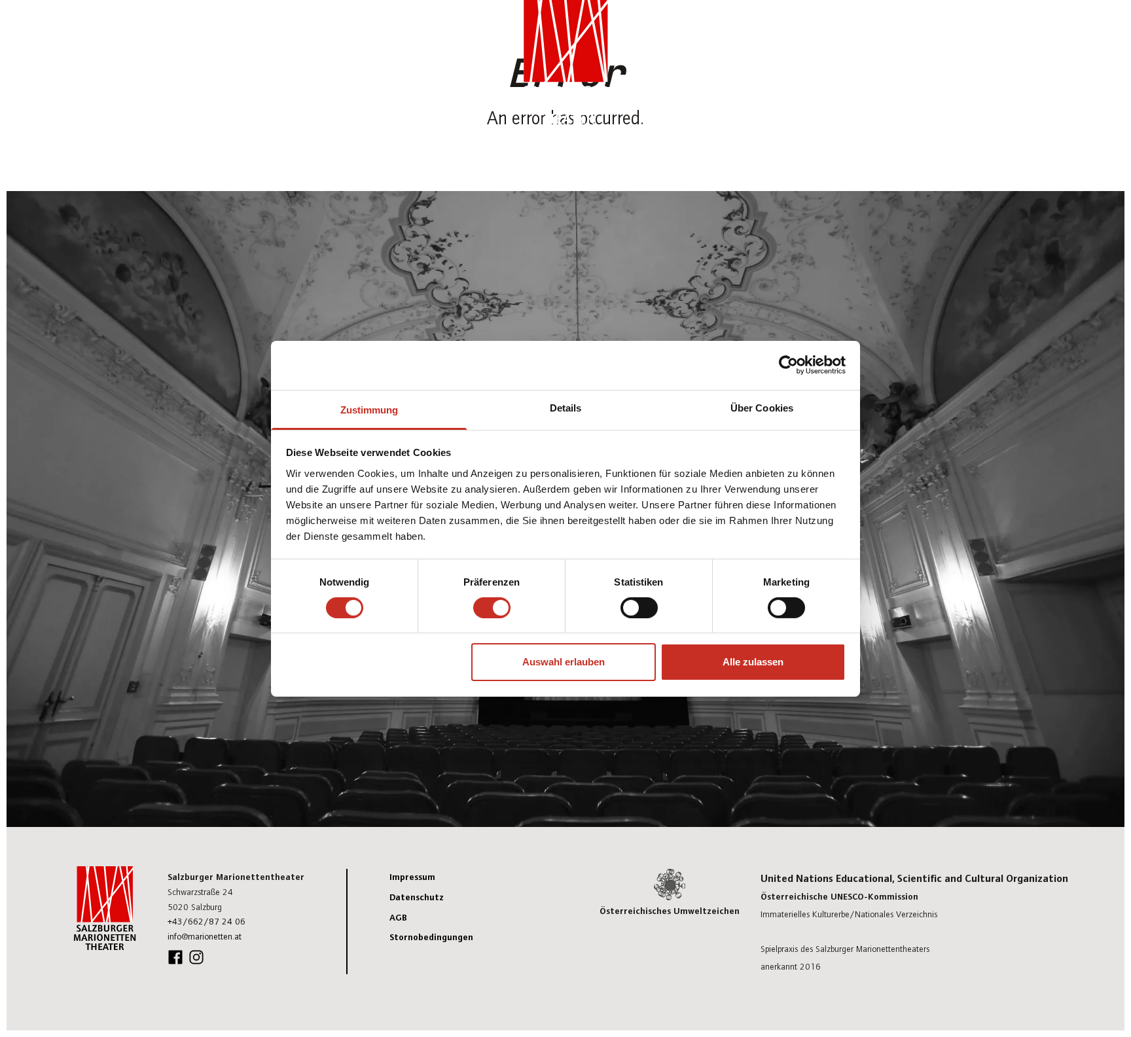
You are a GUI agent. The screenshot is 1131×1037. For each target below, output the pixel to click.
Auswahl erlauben (563, 661)
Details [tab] (566, 407)
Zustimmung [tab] (369, 409)
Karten (888, 30)
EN (1046, 29)
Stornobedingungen (431, 936)
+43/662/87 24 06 (206, 920)
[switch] (492, 607)
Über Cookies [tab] (761, 407)
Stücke (936, 30)
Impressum (412, 876)
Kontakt (989, 30)
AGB (398, 917)
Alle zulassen (753, 661)
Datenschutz (416, 896)
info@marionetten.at (205, 935)
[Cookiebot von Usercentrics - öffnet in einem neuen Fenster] (788, 365)
